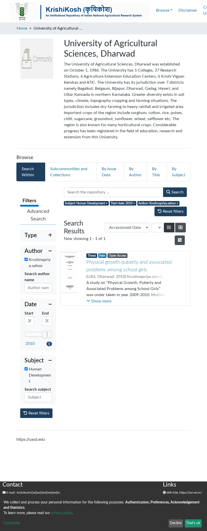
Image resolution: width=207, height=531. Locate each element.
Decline (176, 523)
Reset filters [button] (38, 413)
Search (177, 192)
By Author (135, 172)
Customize (12, 523)
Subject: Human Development (86, 203)
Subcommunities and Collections (68, 172)
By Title (156, 172)
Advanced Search (38, 215)
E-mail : (11, 492)
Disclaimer (187, 10)
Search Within (28, 172)
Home (22, 28)
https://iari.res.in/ (190, 492)
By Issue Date (109, 172)
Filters (29, 200)
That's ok (193, 523)
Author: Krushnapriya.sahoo (158, 203)
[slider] (44, 334)
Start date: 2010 (123, 203)
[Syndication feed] (180, 240)
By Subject (178, 172)
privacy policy (61, 513)
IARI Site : (172, 492)
